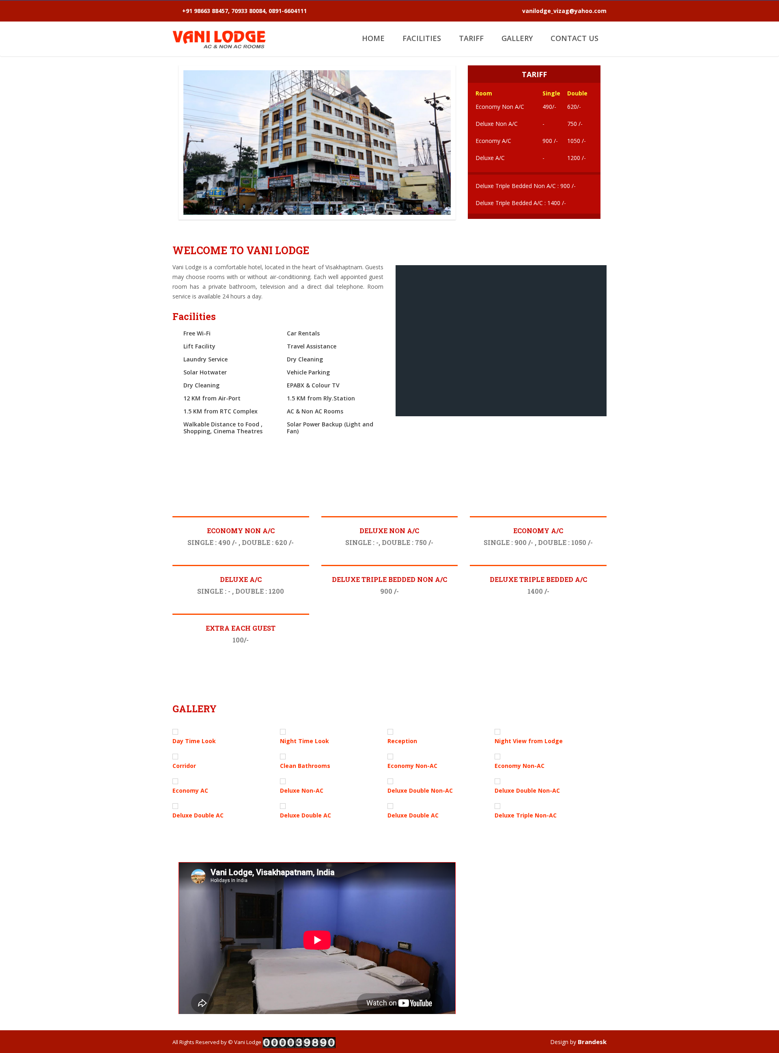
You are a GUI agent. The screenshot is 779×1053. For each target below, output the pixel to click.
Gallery (517, 38)
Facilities (421, 38)
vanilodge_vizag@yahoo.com (564, 11)
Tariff (471, 38)
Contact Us (574, 38)
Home (373, 38)
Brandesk (592, 1041)
